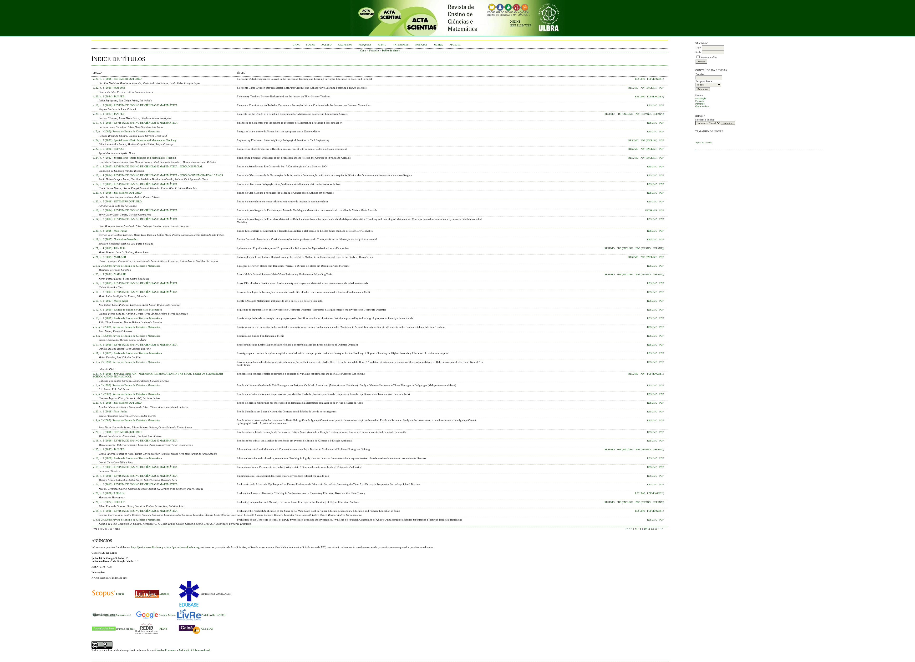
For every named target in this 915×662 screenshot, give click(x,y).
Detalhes (651, 210)
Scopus (120, 593)
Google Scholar (168, 614)
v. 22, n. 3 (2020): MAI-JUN (109, 87)
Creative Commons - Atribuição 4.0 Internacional (182, 650)
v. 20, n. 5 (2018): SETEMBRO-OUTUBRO (117, 78)
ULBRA (438, 44)
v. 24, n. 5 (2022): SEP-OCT (109, 502)
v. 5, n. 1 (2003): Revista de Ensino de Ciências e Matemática (126, 327)
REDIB (163, 628)
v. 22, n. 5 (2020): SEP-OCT (109, 148)
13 (656, 528)
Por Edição (700, 98)
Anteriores (401, 44)
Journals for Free (125, 628)
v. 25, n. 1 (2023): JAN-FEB (108, 113)
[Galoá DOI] (189, 634)
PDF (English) (655, 79)
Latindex (164, 593)
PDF (661, 88)
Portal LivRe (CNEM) (213, 614)
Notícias (421, 44)
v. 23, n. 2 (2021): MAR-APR (109, 274)
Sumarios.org (123, 614)
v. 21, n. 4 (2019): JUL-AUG (109, 248)
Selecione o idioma (704, 119)
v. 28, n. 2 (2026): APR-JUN (108, 493)
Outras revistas (702, 106)
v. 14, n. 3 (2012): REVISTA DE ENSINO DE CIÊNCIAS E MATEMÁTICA (135, 484)
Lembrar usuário (709, 57)
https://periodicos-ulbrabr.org (147, 547)
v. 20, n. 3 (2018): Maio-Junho (110, 230)
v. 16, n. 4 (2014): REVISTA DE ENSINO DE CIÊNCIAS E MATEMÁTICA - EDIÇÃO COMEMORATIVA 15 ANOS (158, 175)
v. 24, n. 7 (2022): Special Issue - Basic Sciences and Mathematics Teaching (134, 140)
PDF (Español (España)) (649, 114)
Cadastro (345, 44)
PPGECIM (455, 44)
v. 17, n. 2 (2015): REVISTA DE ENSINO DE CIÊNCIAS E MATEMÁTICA (135, 184)
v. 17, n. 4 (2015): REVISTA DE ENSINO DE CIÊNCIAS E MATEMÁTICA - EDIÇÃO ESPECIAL (148, 166)
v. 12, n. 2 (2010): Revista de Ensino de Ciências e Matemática (127, 309)
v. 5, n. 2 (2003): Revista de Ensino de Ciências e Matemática (126, 265)
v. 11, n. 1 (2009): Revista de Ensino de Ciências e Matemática (127, 353)
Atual (382, 44)
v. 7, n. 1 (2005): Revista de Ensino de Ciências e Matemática (126, 131)
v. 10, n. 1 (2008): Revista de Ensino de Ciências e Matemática (127, 458)
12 (652, 528)
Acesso (326, 44)
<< (626, 528)
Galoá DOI (207, 628)
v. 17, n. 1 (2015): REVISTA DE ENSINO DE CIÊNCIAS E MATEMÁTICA (135, 122)
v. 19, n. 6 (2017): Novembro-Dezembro (115, 239)
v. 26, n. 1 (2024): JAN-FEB (108, 96)
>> (661, 528)
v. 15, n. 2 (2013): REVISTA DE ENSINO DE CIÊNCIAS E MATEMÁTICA (135, 467)
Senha (698, 52)
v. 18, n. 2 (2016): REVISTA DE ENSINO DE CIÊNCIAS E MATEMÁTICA (135, 105)
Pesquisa (365, 44)
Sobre (310, 44)
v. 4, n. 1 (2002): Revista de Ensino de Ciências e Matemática (126, 335)
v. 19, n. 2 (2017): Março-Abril (110, 300)
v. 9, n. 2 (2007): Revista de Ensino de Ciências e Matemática (126, 420)
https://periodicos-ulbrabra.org (182, 547)
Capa (296, 44)
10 (645, 528)
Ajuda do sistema (703, 142)
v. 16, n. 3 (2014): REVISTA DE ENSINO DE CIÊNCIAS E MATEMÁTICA (135, 210)
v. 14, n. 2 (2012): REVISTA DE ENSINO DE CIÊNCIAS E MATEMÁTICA (135, 219)
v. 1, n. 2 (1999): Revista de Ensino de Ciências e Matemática (126, 362)
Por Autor (700, 101)
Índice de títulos (391, 50)
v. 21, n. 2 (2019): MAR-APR (109, 257)
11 (648, 528)
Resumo (640, 79)
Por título (700, 103)
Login (698, 47)
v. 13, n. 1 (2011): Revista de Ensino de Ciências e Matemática (127, 318)
